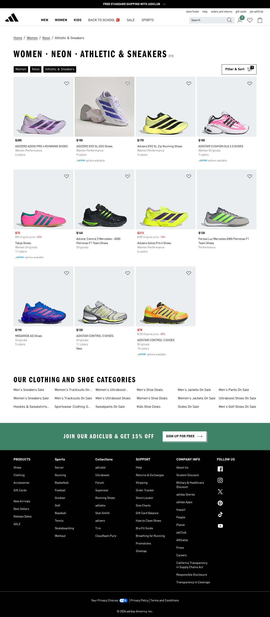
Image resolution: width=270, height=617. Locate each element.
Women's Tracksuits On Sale (72, 390)
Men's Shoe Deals (150, 390)
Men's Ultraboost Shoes (113, 398)
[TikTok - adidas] (236, 515)
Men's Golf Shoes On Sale (237, 407)
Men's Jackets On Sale (194, 390)
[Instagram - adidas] (236, 481)
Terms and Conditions (164, 600)
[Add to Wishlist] (66, 84)
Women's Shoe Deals (152, 398)
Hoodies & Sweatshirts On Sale (30, 407)
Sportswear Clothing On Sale (72, 407)
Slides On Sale (188, 407)
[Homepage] (12, 18)
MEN (44, 20)
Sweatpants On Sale (110, 407)
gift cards (241, 12)
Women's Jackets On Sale (196, 398)
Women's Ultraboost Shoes (111, 390)
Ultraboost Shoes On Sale (237, 398)
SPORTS (148, 20)
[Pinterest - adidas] (236, 503)
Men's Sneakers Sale (29, 390)
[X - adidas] (236, 492)
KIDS (77, 20)
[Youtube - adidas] (236, 526)
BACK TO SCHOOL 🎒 (104, 20)
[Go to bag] (260, 20)
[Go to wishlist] (250, 20)
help (205, 12)
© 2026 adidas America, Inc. (135, 611)
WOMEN (61, 20)
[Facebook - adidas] (236, 469)
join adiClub (256, 12)
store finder (192, 12)
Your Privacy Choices (104, 600)
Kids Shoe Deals (149, 407)
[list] (118, 69)
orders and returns (221, 12)
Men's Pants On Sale (234, 390)
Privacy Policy (139, 600)
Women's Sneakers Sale (31, 398)
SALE (131, 20)
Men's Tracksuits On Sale (73, 398)
